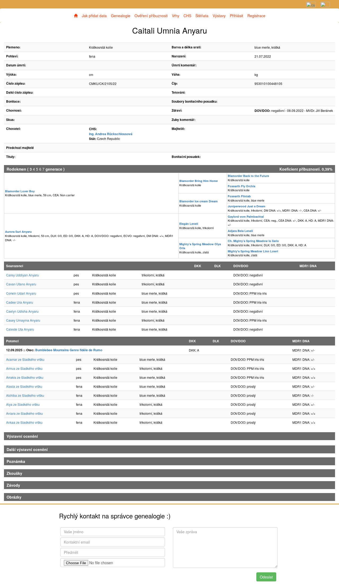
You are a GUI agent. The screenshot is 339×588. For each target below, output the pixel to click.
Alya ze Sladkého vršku (23, 404)
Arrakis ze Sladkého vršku (24, 377)
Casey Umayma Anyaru (23, 320)
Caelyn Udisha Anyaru (22, 311)
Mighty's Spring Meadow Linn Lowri (253, 251)
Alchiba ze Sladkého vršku (25, 395)
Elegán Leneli (188, 224)
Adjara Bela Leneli (240, 231)
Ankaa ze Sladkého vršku (24, 422)
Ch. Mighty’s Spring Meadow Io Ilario (253, 241)
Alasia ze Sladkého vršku (24, 386)
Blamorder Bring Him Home (198, 181)
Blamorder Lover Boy (20, 191)
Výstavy (219, 15)
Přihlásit (236, 15)
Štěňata (201, 15)
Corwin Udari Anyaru (21, 293)
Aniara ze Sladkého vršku (24, 413)
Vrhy (175, 15)
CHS (187, 15)
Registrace (256, 15)
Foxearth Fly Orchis (241, 186)
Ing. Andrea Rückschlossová (110, 133)
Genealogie (120, 15)
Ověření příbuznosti (151, 15)
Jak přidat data (94, 15)
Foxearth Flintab (239, 196)
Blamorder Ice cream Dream (198, 201)
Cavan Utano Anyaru (21, 284)
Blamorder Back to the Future (248, 176)
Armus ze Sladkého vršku (24, 368)
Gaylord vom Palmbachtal (246, 216)
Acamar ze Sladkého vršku (25, 359)
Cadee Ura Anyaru (19, 302)
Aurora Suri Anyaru (18, 232)
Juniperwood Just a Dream (246, 206)
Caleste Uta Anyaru (20, 329)
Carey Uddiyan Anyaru (22, 275)
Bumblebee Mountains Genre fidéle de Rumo (68, 350)
